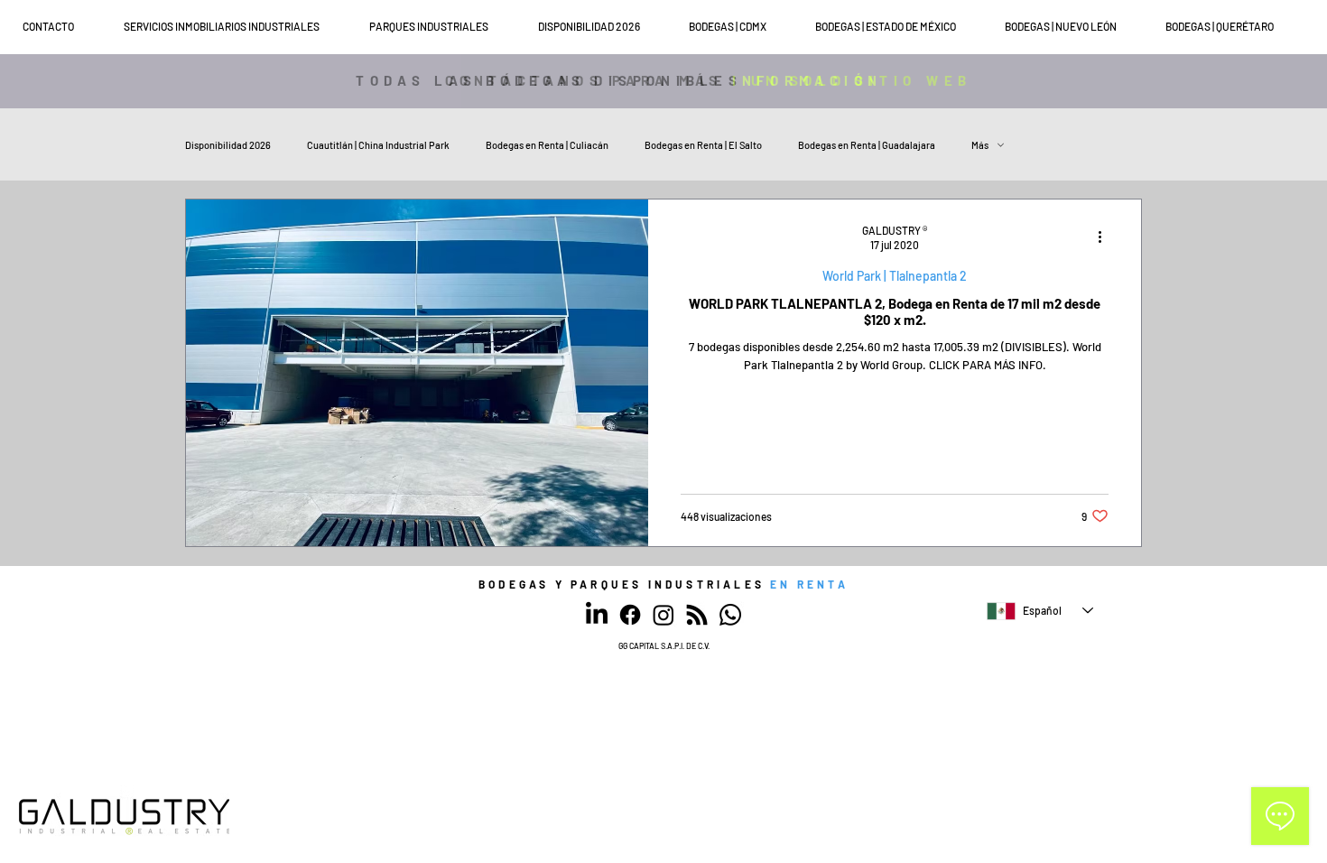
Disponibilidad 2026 (228, 145)
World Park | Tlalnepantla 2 (894, 275)
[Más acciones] (1106, 236)
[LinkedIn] (596, 614)
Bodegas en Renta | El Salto (703, 145)
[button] (237, 26)
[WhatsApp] (730, 614)
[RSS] (696, 614)
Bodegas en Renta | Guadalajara (866, 145)
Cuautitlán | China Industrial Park (378, 145)
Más (979, 145)
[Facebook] (630, 614)
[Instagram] (663, 614)
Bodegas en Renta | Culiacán (547, 145)
